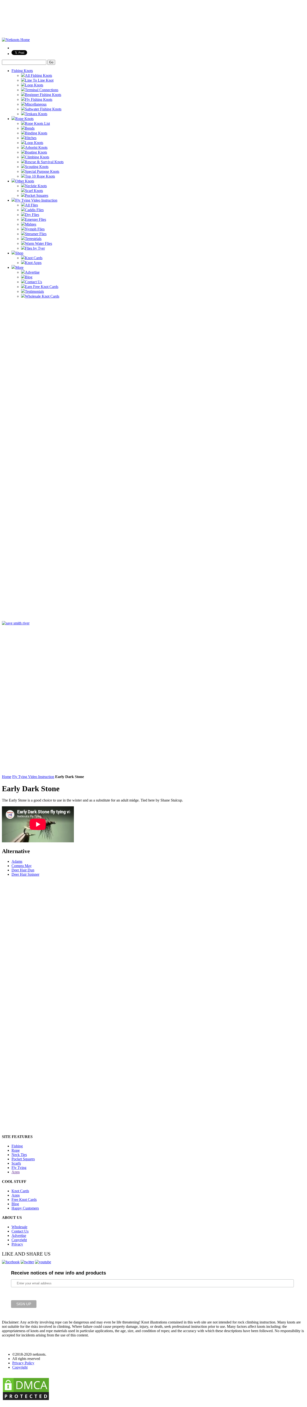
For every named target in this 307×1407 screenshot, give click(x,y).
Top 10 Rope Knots (40, 176)
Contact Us (33, 282)
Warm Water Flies (38, 243)
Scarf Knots (34, 191)
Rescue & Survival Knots (44, 162)
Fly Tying (19, 1168)
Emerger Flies (35, 219)
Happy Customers (25, 1208)
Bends (30, 128)
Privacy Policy (23, 1363)
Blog (28, 277)
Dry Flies (32, 215)
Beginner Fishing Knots (43, 95)
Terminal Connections (41, 90)
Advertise (32, 272)
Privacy (17, 1244)
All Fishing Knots (38, 75)
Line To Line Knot (39, 80)
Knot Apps (33, 263)
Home (6, 777)
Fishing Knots (22, 71)
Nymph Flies (35, 229)
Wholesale (19, 1227)
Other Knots (24, 181)
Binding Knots (36, 133)
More (19, 267)
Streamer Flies (36, 234)
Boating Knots (36, 152)
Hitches (30, 138)
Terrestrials (33, 239)
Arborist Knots (36, 147)
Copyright (19, 1240)
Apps (16, 1172)
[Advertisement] (21, 384)
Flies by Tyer (35, 248)
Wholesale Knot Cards (42, 296)
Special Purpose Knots (42, 171)
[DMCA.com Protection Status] (26, 1400)
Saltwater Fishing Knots (43, 109)
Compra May (22, 866)
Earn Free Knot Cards (41, 287)
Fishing (17, 1146)
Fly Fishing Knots (38, 99)
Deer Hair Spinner (25, 874)
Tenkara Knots (36, 114)
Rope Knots (24, 119)
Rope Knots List (37, 123)
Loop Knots (34, 85)
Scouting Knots (36, 167)
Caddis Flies (34, 210)
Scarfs (16, 1163)
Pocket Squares (36, 195)
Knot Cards (33, 258)
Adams (17, 861)
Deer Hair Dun (23, 870)
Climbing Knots (37, 157)
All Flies (31, 205)
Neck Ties (19, 1155)
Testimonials (34, 291)
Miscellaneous (36, 104)
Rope (16, 1150)
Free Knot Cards (24, 1199)
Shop (19, 253)
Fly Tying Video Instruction (36, 200)
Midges (30, 224)
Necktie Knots (36, 186)
